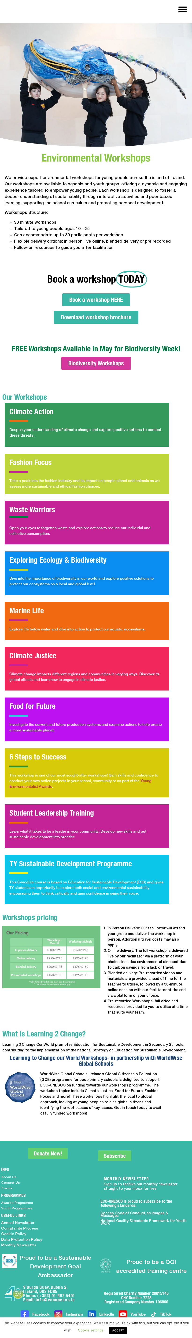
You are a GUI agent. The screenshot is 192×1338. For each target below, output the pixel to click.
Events (6, 1188)
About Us (8, 1177)
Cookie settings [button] (90, 1330)
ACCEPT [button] (118, 1330)
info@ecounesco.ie (55, 1299)
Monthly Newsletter (18, 1245)
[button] (183, 9)
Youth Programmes (16, 1208)
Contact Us (10, 1182)
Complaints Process (19, 1228)
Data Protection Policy (21, 1239)
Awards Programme (17, 1203)
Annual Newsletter (18, 1222)
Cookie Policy (13, 1234)
